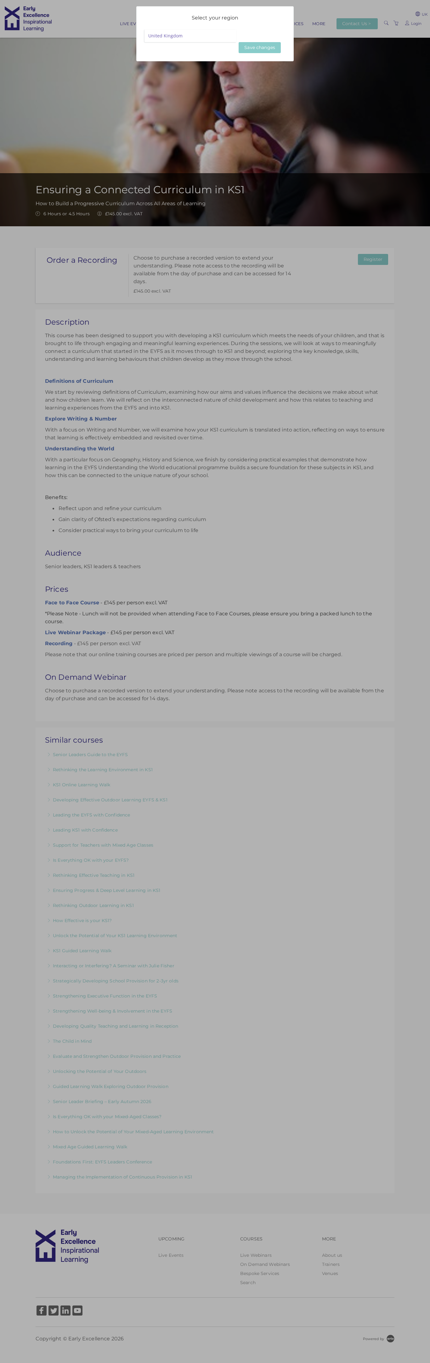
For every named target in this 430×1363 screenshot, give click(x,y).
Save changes (259, 47)
